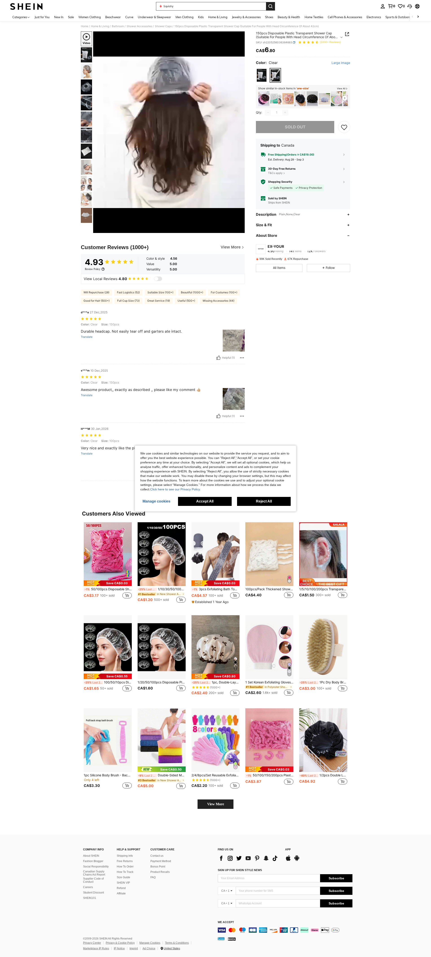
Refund (121, 888)
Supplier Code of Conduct (93, 880)
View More (215, 804)
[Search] (270, 6)
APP (288, 849)
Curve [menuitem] (129, 17)
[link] (391, 6)
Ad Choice (149, 948)
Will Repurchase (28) (96, 292)
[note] (108, 583)
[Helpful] (218, 357)
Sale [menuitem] (71, 17)
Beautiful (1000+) (192, 292)
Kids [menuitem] (201, 17)
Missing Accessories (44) (218, 300)
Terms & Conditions (177, 942)
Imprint (134, 948)
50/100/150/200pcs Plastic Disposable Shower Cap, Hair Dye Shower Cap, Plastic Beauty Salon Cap (269, 775)
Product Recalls (160, 872)
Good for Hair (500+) (97, 300)
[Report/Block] (242, 357)
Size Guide (123, 877)
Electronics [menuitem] (374, 17)
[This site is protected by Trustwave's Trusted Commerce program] (221, 938)
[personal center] (382, 6)
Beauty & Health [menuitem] (289, 17)
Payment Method (160, 861)
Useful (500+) (186, 300)
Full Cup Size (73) (128, 300)
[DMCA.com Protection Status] (232, 938)
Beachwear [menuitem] (113, 17)
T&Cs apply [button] (275, 173)
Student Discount (93, 892)
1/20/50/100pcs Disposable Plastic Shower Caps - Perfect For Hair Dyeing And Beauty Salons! (162, 682)
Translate (86, 336)
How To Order (125, 866)
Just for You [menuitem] (42, 17)
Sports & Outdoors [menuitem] (397, 17)
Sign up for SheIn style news (240, 870)
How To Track (125, 872)
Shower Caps (163, 26)
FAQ (153, 877)
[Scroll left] (412, 17)
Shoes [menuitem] (269, 17)
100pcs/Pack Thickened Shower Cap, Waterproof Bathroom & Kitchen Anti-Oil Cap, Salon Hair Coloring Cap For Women (269, 589)
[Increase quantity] (285, 112)
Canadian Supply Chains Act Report (94, 873)
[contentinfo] (285, 930)
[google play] (297, 860)
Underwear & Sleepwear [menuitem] (154, 17)
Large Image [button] (341, 63)
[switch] (158, 279)
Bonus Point (157, 866)
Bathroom (118, 26)
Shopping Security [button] (280, 181)
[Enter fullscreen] (240, 229)
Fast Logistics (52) (128, 292)
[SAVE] (344, 127)
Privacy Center (92, 942)
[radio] (261, 75)
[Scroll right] (418, 17)
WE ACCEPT (226, 922)
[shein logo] (26, 6)
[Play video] (169, 132)
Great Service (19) (158, 300)
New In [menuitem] (59, 17)
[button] (409, 6)
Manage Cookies (149, 942)
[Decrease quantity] (268, 112)
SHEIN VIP (123, 882)
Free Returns (125, 861)
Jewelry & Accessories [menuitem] (246, 17)
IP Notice (119, 948)
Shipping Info (125, 855)
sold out (295, 127)
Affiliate (121, 893)
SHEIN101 (89, 898)
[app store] (288, 860)
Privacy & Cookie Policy (120, 942)
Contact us (156, 855)
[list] (249, 858)
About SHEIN (91, 855)
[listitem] (263, 98)
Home (84, 26)
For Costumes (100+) (224, 292)
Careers (88, 887)
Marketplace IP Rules (96, 948)
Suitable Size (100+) (160, 292)
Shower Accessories (139, 26)
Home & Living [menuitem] (217, 17)
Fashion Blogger (93, 861)
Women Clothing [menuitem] (89, 17)
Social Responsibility (96, 866)
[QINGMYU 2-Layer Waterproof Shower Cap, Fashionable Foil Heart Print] (312, 98)
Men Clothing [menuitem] (185, 17)
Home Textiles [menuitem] (314, 17)
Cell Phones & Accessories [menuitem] (345, 17)
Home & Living (100, 26)
